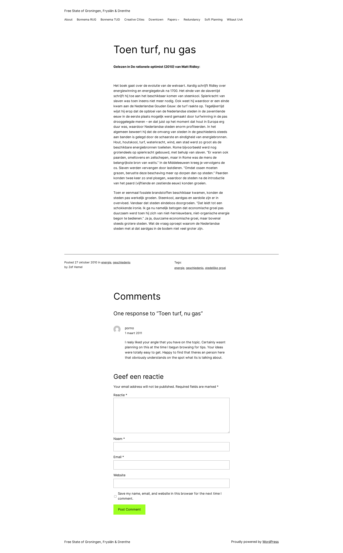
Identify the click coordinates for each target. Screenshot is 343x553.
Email (118, 457)
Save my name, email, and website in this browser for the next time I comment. (170, 496)
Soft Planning (214, 19)
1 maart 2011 (133, 333)
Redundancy (192, 19)
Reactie (120, 395)
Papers (172, 19)
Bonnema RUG (86, 19)
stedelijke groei (215, 268)
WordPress (270, 542)
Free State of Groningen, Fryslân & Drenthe (97, 11)
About (68, 19)
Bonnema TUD (110, 19)
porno (129, 328)
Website (119, 475)
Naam (119, 439)
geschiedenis (121, 262)
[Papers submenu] (178, 20)
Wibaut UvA (235, 19)
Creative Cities (134, 19)
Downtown (156, 19)
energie (106, 262)
